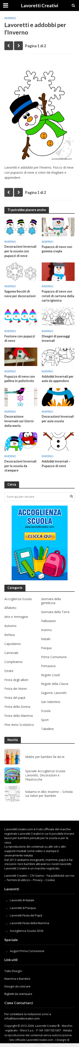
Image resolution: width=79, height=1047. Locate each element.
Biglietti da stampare (18, 994)
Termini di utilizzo (18, 880)
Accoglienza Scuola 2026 (26, 931)
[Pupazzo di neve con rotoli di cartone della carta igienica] (58, 271)
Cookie (50, 880)
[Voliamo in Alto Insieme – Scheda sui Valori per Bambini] (12, 794)
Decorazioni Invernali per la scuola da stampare (20, 465)
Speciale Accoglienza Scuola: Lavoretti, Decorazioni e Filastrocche (45, 775)
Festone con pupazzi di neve (19, 338)
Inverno (10, 18)
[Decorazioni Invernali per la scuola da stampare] (20, 441)
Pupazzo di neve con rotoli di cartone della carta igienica (58, 296)
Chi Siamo (37, 876)
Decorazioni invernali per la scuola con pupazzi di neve (20, 251)
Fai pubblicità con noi (60, 876)
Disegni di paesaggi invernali (56, 338)
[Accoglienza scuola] (40, 543)
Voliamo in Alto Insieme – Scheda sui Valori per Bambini (49, 794)
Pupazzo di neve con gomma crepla (57, 249)
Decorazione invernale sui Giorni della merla (19, 421)
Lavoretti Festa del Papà (26, 915)
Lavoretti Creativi (39, 5)
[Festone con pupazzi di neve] (20, 316)
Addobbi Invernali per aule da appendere (58, 379)
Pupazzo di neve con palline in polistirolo (19, 379)
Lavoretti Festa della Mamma (29, 923)
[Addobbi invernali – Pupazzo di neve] (58, 441)
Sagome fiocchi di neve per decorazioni (20, 294)
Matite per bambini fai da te (45, 757)
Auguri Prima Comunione (27, 951)
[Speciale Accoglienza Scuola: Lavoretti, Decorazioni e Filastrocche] (12, 775)
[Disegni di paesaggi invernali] (58, 316)
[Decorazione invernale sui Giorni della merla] (20, 396)
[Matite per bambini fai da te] (12, 757)
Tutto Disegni (13, 971)
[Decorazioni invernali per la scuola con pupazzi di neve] (20, 226)
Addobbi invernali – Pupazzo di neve (56, 463)
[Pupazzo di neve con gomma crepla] (58, 226)
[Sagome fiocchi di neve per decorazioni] (20, 271)
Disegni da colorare (17, 986)
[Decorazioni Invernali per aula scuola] (58, 396)
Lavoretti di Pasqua (23, 908)
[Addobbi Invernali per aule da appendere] (58, 356)
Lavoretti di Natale (22, 900)
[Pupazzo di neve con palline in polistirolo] (20, 356)
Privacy (38, 880)
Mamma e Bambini (17, 979)
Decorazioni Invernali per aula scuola (58, 419)
